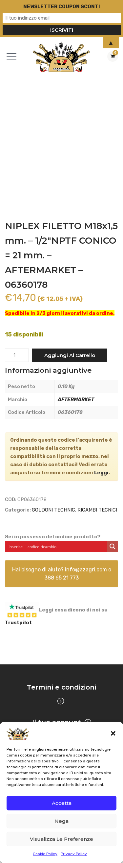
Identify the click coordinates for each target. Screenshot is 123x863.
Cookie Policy (45, 854)
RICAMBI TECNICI (97, 510)
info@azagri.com (86, 569)
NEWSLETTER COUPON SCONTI (61, 6)
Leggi (101, 473)
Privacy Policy (74, 854)
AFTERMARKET (76, 399)
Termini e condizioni (61, 687)
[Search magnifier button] (112, 546)
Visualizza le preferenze (61, 839)
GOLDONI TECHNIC (53, 510)
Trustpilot (18, 623)
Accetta (62, 803)
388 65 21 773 (62, 578)
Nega (61, 821)
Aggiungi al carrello (69, 355)
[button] (113, 733)
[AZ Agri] (61, 56)
